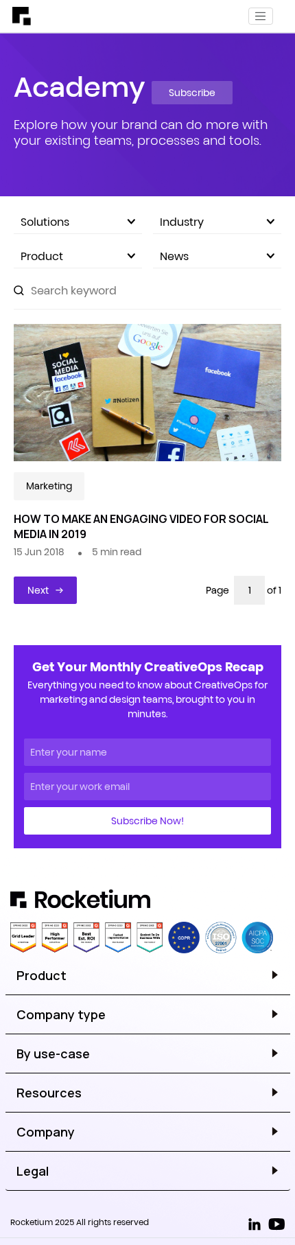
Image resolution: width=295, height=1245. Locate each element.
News (174, 256)
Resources (49, 1092)
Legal (32, 1171)
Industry (182, 222)
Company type (61, 1014)
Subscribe (192, 92)
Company (45, 1132)
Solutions (45, 222)
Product (42, 256)
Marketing (49, 486)
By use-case (53, 1053)
